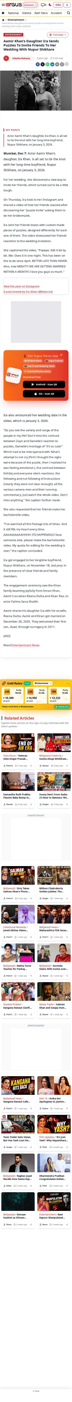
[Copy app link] (62, 64)
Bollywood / (9, 888)
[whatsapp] (47, 64)
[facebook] (38, 64)
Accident (56, 13)
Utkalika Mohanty (21, 58)
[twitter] (43, 64)
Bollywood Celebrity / (51, 755)
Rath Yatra (41, 13)
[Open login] (67, 4)
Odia (58, 4)
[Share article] (31, 766)
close (36, 1391)
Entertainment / (48, 1214)
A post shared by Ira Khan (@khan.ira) (28, 292)
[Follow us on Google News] (66, 64)
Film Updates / (47, 1137)
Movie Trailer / (47, 1004)
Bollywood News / (49, 927)
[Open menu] (2, 5)
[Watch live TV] (44, 5)
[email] (57, 64)
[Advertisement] (36, 118)
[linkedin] (52, 64)
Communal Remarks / (15, 927)
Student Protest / (12, 1004)
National (13, 13)
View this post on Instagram (22, 286)
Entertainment (16, 19)
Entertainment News (25, 645)
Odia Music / (10, 755)
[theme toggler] (50, 4)
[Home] (3, 20)
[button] (13, 695)
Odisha (26, 13)
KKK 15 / (44, 1098)
